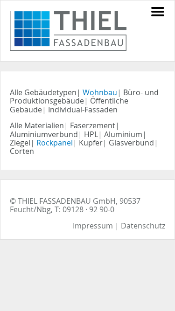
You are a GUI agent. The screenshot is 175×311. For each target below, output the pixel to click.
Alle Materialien (37, 125)
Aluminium (123, 134)
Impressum (93, 226)
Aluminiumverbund (44, 134)
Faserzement (92, 125)
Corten (22, 151)
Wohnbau (100, 92)
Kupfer (91, 143)
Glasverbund (131, 143)
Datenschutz (143, 226)
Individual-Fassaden (83, 109)
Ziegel (20, 143)
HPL (91, 134)
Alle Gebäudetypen (43, 92)
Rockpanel (54, 143)
